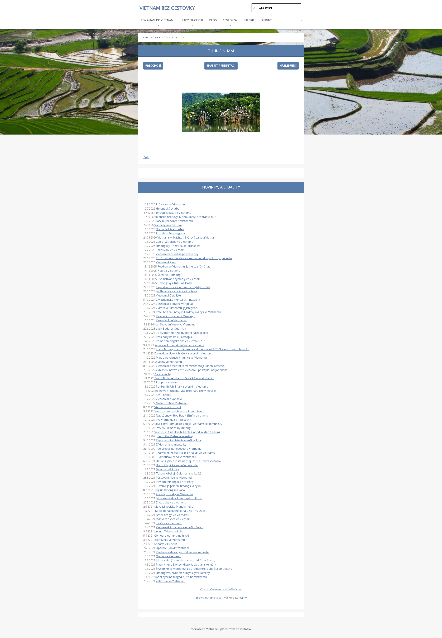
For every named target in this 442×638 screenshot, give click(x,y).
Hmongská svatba (168, 208)
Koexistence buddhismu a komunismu (179, 411)
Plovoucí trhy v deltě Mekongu (175, 316)
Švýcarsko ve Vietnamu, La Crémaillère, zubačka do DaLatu (194, 569)
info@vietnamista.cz (208, 598)
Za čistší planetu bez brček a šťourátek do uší (184, 378)
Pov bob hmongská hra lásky (175, 482)
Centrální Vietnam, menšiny (175, 436)
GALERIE (249, 20)
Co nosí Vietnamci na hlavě (171, 535)
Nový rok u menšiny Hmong (172, 428)
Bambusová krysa (167, 469)
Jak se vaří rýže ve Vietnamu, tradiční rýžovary (185, 560)
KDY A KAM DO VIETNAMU (158, 20)
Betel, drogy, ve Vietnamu (172, 515)
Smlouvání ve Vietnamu (171, 250)
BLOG (213, 20)
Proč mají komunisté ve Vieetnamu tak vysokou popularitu (194, 258)
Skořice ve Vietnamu (169, 523)
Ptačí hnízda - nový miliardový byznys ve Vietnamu (188, 312)
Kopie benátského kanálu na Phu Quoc (180, 511)
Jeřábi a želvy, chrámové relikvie (176, 291)
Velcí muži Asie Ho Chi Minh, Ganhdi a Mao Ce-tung (187, 432)
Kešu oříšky (164, 395)
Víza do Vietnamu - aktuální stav (221, 589)
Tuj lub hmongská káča (169, 490)
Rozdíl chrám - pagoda (170, 233)
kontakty (241, 598)
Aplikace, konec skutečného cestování (179, 345)
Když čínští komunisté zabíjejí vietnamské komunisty (188, 424)
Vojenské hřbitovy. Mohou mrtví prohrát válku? (185, 217)
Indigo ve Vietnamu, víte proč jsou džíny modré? (185, 391)
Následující (288, 65)
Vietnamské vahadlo (169, 399)
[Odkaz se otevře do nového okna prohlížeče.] (221, 112)
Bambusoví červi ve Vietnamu (176, 457)
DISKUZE (266, 20)
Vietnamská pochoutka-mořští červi (179, 527)
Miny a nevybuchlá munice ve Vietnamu (181, 357)
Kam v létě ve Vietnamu (171, 320)
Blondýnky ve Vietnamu (169, 540)
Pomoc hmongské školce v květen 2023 (181, 341)
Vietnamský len (166, 262)
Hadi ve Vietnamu (168, 271)
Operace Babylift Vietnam (172, 548)
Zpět (146, 157)
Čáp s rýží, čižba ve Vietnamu (174, 242)
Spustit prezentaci (221, 65)
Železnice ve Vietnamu (170, 581)
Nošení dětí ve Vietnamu (171, 403)
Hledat (254, 8)
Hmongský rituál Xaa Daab (174, 283)
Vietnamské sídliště (168, 295)
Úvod (146, 37)
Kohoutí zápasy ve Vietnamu (172, 213)
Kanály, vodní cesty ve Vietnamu (175, 324)
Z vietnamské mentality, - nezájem (178, 299)
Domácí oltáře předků (170, 229)
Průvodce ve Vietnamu (170, 204)
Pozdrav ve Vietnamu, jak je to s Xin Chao (183, 266)
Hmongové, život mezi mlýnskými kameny (183, 573)
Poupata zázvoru (167, 382)
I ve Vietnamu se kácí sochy (174, 420)
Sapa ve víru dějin (165, 544)
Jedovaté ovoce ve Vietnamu (174, 519)
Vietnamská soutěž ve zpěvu (174, 304)
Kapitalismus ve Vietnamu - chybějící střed (183, 287)
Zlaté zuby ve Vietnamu (171, 502)
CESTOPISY (230, 20)
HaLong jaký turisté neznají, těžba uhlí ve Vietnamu (189, 461)
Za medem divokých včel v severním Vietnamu (183, 353)
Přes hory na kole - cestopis (174, 337)
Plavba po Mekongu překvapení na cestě (182, 552)
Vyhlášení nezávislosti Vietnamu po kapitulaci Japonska (191, 370)
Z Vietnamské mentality (171, 444)
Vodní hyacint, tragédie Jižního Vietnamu (180, 577)
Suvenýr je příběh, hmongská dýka (178, 486)
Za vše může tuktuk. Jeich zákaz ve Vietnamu (186, 453)
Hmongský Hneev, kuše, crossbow (178, 246)
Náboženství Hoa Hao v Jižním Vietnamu (182, 415)
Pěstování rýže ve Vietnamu (174, 477)
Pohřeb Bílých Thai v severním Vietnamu (182, 386)
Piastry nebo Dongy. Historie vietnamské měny (186, 564)
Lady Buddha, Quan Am (171, 328)
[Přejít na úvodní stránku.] (167, 8)
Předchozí (153, 65)
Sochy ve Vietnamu (169, 362)
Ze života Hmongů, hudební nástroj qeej (182, 333)
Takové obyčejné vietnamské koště (178, 473)
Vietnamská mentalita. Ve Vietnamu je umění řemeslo (190, 366)
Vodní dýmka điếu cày (168, 225)
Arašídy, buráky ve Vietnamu (174, 494)
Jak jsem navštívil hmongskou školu (179, 498)
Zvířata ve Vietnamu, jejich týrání (177, 308)
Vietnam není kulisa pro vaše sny (177, 254)
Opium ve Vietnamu (168, 556)
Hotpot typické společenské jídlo (177, 465)
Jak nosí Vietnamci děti (168, 531)
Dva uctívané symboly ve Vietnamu (179, 279)
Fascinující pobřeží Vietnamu (174, 221)
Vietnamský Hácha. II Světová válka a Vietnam (186, 237)
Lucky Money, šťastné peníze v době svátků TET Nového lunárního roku (202, 349)
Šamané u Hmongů (169, 275)
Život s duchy (162, 374)
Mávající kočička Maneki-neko (173, 506)
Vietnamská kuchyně (167, 407)
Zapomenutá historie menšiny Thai (178, 440)
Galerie (157, 37)
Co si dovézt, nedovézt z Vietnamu (179, 449)
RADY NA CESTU (192, 20)
